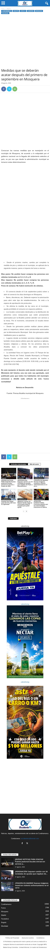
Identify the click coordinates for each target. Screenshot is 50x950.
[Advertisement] (25, 42)
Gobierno (31, 11)
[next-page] (26, 511)
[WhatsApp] (14, 89)
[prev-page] (23, 511)
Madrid (3, 915)
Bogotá (15, 11)
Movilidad (4, 926)
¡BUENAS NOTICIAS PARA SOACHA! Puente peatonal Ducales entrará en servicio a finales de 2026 (8, 483)
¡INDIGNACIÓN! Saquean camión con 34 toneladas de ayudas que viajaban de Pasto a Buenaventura (25, 483)
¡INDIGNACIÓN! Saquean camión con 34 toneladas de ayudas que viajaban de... (31, 872)
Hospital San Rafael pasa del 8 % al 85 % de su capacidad (8, 502)
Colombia (21, 478)
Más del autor (34, 464)
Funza (3, 908)
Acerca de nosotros (28, 938)
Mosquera (39, 11)
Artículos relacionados (18, 464)
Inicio (2, 8)
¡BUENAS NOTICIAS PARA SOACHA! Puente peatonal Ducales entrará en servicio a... (30, 861)
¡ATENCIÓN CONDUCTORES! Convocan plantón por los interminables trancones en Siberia (41, 504)
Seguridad (5, 13)
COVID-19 (22, 11)
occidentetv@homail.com (30, 838)
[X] (9, 89)
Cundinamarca (6, 11)
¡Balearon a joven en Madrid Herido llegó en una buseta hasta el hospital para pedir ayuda (24, 504)
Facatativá (5, 919)
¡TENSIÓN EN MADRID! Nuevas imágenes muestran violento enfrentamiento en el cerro (41, 483)
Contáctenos (40, 938)
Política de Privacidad (12, 938)
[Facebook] (3, 89)
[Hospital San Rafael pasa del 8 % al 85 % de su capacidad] (8, 494)
